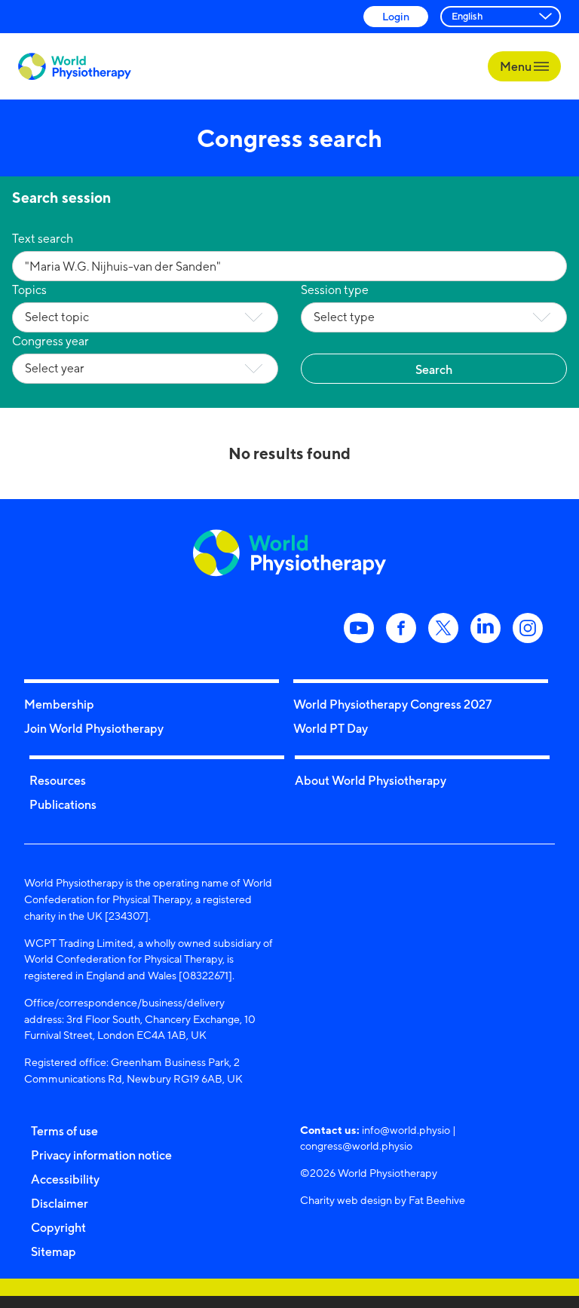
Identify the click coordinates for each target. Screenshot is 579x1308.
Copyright (58, 1227)
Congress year (50, 341)
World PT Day (330, 728)
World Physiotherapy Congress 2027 (392, 704)
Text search (42, 238)
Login (395, 16)
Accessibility (65, 1179)
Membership (59, 704)
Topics (29, 290)
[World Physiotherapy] (74, 67)
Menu (517, 66)
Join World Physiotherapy (94, 728)
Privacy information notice (101, 1154)
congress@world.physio (356, 1145)
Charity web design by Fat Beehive (382, 1199)
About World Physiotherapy (370, 780)
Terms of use (64, 1130)
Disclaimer (59, 1203)
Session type (335, 290)
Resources (57, 780)
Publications (62, 804)
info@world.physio (406, 1129)
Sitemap (53, 1251)
